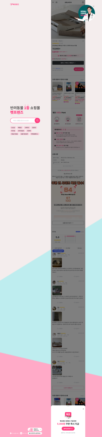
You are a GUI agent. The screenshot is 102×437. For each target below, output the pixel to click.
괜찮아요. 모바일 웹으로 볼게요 (68, 433)
